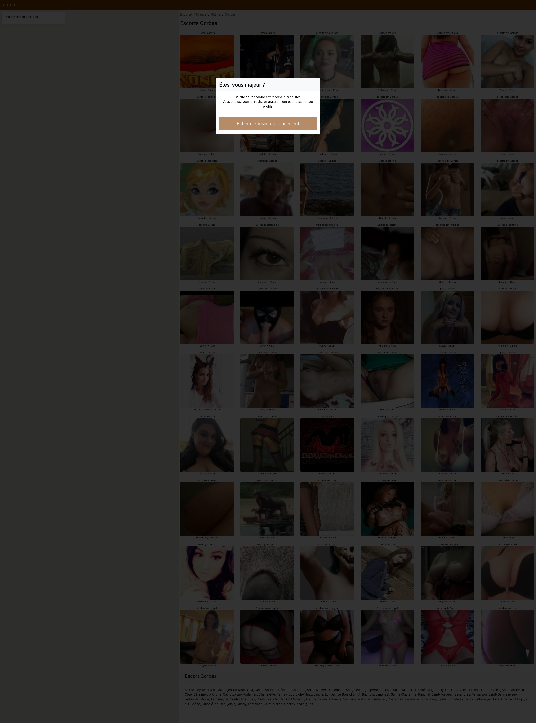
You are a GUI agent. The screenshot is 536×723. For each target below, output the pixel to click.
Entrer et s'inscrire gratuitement (268, 123)
